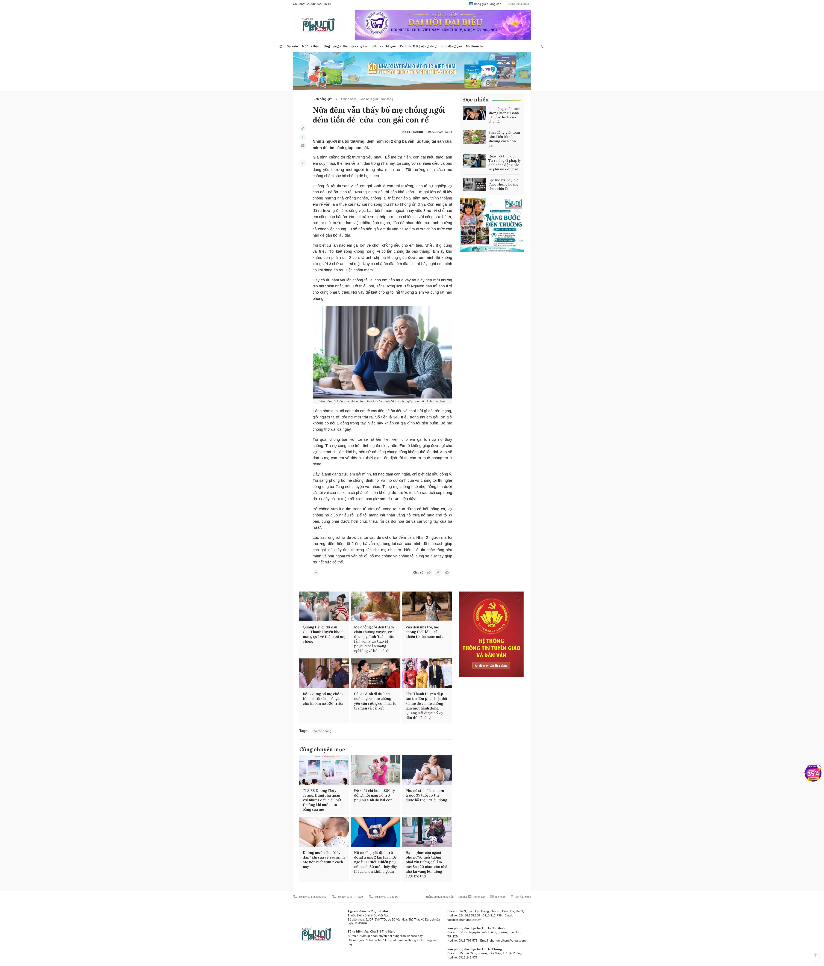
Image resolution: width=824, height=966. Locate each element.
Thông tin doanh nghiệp (440, 896)
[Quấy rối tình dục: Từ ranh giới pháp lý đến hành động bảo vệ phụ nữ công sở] (474, 161)
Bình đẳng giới (451, 46)
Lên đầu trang (522, 896)
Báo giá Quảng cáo (471, 896)
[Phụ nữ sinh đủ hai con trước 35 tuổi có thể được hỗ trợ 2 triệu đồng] (427, 770)
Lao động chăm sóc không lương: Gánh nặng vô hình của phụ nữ (504, 115)
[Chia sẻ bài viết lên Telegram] (302, 145)
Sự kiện (292, 46)
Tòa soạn (500, 896)
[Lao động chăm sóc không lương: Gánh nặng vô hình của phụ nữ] (474, 113)
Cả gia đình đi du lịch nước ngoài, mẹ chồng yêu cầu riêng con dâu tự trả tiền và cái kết (375, 700)
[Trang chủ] (281, 46)
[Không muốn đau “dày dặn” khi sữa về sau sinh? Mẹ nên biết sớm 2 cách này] (324, 832)
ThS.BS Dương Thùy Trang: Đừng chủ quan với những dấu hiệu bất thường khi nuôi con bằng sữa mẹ (322, 800)
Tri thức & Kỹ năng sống (418, 46)
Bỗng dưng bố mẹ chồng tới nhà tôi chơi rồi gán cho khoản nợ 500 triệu (323, 698)
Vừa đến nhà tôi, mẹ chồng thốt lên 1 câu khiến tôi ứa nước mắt (424, 632)
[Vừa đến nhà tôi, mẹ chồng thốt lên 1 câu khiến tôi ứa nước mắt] (427, 606)
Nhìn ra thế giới (384, 46)
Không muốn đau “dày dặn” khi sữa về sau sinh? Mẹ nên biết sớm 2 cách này (324, 859)
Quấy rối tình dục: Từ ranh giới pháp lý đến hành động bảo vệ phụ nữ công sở (504, 162)
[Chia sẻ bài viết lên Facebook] (302, 137)
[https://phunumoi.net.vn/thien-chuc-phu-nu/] (302, 162)
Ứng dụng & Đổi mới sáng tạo (346, 46)
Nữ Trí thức (311, 46)
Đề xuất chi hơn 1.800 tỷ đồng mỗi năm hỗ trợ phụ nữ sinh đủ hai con (374, 795)
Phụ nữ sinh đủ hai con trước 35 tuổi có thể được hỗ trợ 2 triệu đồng (426, 795)
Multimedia (475, 46)
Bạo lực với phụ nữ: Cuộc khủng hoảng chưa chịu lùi (503, 184)
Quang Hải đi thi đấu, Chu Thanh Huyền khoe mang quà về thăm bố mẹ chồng (324, 634)
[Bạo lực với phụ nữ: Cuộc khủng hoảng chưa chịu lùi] (474, 185)
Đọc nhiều (476, 99)
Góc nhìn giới (369, 99)
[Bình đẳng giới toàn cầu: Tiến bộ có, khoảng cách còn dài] (474, 137)
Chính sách (349, 99)
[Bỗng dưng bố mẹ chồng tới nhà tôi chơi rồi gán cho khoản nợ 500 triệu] (324, 673)
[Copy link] (302, 128)
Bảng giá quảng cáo (487, 4)
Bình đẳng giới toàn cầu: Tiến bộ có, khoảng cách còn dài (504, 138)
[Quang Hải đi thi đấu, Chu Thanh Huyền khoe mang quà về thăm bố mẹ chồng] (324, 606)
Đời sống (387, 99)
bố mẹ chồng (322, 731)
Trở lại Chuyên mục (316, 572)
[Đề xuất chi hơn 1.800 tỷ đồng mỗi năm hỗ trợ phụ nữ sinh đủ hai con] (375, 770)
